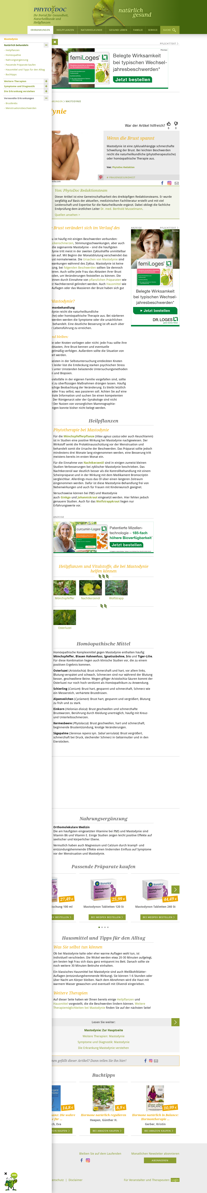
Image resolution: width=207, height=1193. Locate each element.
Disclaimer (75, 1180)
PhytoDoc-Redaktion (123, 167)
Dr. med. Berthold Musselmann (121, 209)
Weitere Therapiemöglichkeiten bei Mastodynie (99, 1006)
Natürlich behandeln (16, 45)
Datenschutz (55, 1180)
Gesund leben (118, 29)
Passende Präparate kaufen (21, 64)
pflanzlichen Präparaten (105, 280)
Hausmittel (113, 284)
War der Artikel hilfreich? (145, 125)
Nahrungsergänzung (17, 59)
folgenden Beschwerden (80, 267)
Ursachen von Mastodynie (100, 259)
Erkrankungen (40, 29)
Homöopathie (13, 55)
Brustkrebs (11, 103)
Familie (138, 29)
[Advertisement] (103, 782)
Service (153, 29)
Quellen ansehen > (67, 215)
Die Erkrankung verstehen (19, 91)
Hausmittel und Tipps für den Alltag (25, 69)
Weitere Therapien (15, 81)
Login (175, 1180)
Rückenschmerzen (61, 243)
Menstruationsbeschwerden (21, 108)
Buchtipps (11, 74)
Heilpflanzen (65, 29)
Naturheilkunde (91, 29)
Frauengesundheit (122, 177)
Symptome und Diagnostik (19, 86)
